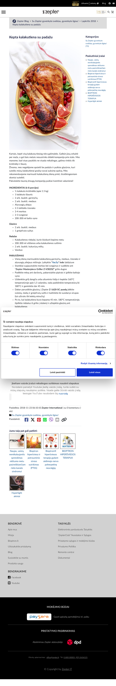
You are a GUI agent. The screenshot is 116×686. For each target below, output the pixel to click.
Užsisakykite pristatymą (19, 546)
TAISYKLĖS (64, 524)
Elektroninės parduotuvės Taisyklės (75, 529)
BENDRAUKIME (17, 571)
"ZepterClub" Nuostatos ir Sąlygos (74, 535)
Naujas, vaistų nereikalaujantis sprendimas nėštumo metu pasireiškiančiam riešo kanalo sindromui (16, 461)
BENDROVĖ (15, 524)
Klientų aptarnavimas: (37, 657)
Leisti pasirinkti (57, 372)
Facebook (16, 577)
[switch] (44, 353)
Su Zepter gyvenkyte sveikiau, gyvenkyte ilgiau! (55, 21)
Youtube (16, 583)
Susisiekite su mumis (18, 558)
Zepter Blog (23, 21)
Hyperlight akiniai (17, 494)
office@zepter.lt (53, 657)
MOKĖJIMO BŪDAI (58, 607)
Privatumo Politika (67, 546)
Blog (10, 552)
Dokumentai (64, 558)
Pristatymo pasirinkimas (58, 631)
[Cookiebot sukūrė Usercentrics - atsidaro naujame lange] (100, 311)
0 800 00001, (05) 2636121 (76, 657)
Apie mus (12, 529)
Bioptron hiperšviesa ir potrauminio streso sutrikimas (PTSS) (33, 459)
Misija (11, 535)
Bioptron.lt (13, 541)
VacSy (55, 262)
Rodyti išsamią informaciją (94, 363)
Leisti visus (94, 372)
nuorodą (63, 393)
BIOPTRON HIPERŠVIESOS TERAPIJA (67, 454)
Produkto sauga (15, 563)
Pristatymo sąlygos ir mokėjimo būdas (76, 541)
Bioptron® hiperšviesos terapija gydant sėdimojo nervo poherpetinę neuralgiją (50, 459)
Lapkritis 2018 (89, 21)
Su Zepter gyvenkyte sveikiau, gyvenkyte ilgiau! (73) (96, 43)
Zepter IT (67, 669)
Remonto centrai (66, 552)
